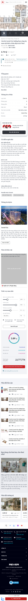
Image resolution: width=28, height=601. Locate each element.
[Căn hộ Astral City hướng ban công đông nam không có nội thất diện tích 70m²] (11, 504)
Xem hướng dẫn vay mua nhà (11, 371)
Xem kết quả (14, 326)
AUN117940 (5, 517)
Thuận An (16, 39)
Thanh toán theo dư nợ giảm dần (9, 321)
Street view (22, 34)
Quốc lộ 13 (4, 39)
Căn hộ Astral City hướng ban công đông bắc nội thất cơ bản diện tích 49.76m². (17, 400)
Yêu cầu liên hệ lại (14, 132)
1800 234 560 (20, 534)
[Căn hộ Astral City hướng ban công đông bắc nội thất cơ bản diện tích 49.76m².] (4, 399)
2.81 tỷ (4, 513)
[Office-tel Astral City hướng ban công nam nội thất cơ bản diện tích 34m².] (4, 390)
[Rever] (14, 564)
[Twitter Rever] (13, 591)
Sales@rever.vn (8, 539)
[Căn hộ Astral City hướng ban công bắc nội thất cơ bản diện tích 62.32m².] (4, 420)
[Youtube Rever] (19, 591)
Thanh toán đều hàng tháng (20, 321)
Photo (4, 34)
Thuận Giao (11, 39)
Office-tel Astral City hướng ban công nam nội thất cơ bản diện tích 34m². (17, 389)
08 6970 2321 (11, 576)
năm (23, 310)
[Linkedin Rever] (15, 591)
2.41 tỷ (25, 513)
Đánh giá (7, 591)
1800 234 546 (17, 598)
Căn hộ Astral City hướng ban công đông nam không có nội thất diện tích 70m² (10, 515)
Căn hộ (25, 98)
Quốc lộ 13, (11, 517)
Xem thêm (4, 90)
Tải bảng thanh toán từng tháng (14, 366)
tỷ (24, 299)
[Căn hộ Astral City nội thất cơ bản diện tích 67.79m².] (4, 441)
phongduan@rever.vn (21, 539)
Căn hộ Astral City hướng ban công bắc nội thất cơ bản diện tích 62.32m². (17, 421)
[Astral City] (14, 215)
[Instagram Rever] (17, 591)
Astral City (24, 113)
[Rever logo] (2, 2)
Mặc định (6, 315)
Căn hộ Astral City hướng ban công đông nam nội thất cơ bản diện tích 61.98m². (17, 410)
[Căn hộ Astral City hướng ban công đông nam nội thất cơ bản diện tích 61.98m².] (4, 410)
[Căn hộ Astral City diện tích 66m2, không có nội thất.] (4, 431)
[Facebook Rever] (11, 591)
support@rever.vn (8, 543)
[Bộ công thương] (14, 583)
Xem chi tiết (5, 242)
